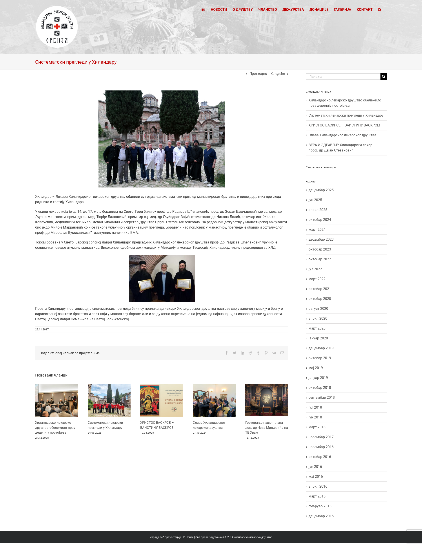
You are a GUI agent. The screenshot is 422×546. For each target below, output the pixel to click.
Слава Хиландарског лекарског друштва (342, 135)
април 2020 (318, 318)
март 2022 (317, 279)
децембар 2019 (321, 348)
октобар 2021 (320, 289)
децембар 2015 (321, 516)
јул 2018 (315, 407)
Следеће (278, 74)
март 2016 (317, 496)
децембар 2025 (321, 190)
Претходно (258, 74)
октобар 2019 (320, 358)
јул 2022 (315, 269)
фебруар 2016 (320, 506)
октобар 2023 (320, 249)
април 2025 (318, 210)
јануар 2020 (318, 338)
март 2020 (317, 328)
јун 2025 (315, 200)
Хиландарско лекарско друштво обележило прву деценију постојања (55, 427)
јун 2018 (315, 417)
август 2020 (318, 308)
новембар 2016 (321, 447)
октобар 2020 (320, 299)
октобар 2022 (320, 259)
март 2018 (317, 427)
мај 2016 (316, 476)
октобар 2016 (320, 457)
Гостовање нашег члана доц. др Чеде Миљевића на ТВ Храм (266, 427)
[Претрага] (379, 9)
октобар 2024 (320, 220)
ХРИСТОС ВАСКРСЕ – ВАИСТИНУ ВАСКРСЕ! (344, 125)
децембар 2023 (321, 239)
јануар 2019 (318, 378)
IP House (188, 537)
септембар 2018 (322, 397)
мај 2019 (316, 368)
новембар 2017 (321, 437)
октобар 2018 (320, 388)
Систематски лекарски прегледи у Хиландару (346, 115)
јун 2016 (315, 467)
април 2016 (318, 486)
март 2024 (317, 229)
